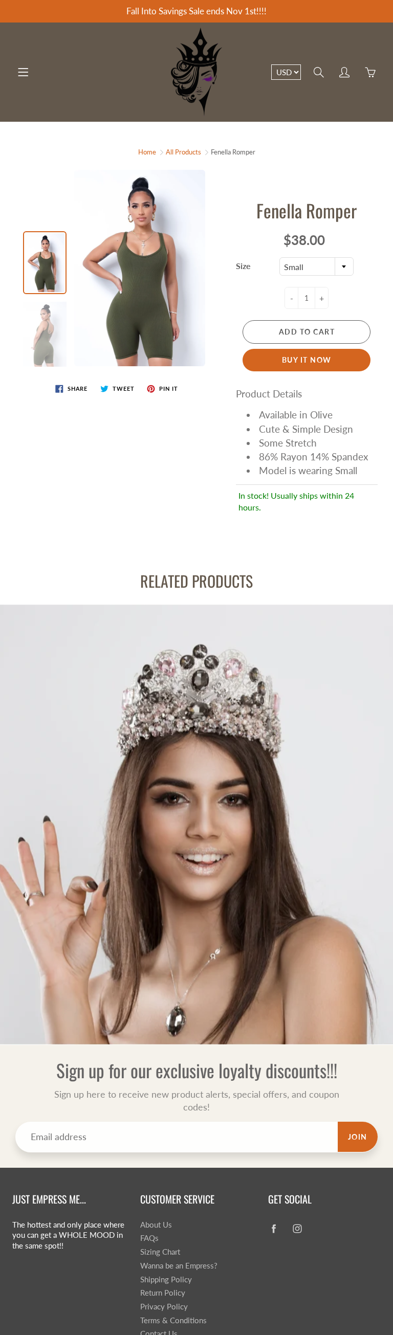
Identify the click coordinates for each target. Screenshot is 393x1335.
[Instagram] (297, 1229)
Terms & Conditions (173, 1320)
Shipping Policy (166, 1279)
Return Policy (162, 1292)
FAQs (149, 1238)
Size (243, 266)
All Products (183, 152)
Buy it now (307, 359)
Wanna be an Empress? (178, 1265)
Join (357, 1136)
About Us (156, 1224)
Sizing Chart (160, 1252)
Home (147, 152)
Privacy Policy (164, 1306)
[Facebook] (273, 1229)
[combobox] (316, 266)
